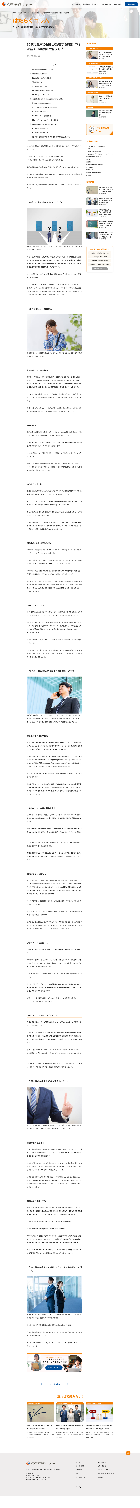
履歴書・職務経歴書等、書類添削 (94, 164)
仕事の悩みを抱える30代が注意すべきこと (45, 124)
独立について (89, 167)
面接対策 (88, 175)
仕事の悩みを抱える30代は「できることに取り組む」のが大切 (51, 137)
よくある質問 (118, 4)
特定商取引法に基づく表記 (106, 1473)
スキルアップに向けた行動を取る (46, 107)
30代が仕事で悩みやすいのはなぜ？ (43, 69)
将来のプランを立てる (42, 111)
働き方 (88, 159)
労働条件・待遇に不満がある (44, 90)
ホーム (78, 1462)
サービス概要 (76, 4)
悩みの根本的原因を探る (43, 103)
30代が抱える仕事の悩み (40, 74)
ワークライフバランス (42, 95)
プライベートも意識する (43, 116)
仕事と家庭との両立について (93, 156)
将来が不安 (38, 82)
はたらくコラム (106, 4)
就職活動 (88, 162)
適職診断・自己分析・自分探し (93, 172)
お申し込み (131, 4)
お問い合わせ (102, 1466)
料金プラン (95, 4)
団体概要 (100, 1477)
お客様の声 (86, 4)
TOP (14, 13)
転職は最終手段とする (42, 133)
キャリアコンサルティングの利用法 (95, 146)
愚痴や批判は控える (41, 128)
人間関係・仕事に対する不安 (93, 151)
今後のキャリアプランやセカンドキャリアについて (99, 154)
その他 (88, 148)
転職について (89, 170)
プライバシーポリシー (104, 1470)
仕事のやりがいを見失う (43, 78)
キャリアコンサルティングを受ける (46, 120)
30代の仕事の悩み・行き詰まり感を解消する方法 (47, 99)
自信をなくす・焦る (41, 86)
